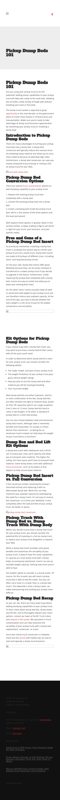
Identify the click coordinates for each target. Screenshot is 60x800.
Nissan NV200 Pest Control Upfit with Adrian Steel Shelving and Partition (27, 769)
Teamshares (45, 719)
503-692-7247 (19, 728)
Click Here (17, 733)
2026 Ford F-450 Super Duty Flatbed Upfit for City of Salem (29, 748)
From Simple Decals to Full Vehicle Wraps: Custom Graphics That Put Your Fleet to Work (29, 759)
